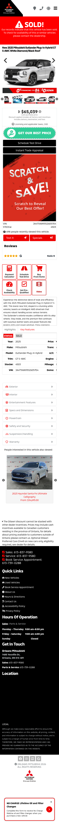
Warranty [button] (14, 441)
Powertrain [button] (15, 418)
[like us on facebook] (20, 758)
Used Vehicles (12, 582)
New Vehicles (11, 577)
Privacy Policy (12, 610)
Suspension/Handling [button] (21, 433)
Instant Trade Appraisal (29, 150)
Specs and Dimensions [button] (21, 410)
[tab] (29, 386)
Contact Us (10, 601)
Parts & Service (17, 623)
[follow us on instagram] (26, 758)
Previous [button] (5, 60)
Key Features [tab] (27, 329)
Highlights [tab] (10, 329)
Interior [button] (13, 394)
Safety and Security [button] (19, 426)
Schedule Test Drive (29, 143)
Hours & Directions (14, 596)
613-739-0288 (11, 563)
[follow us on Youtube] (32, 758)
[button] (49, 809)
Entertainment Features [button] (22, 402)
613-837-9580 (23, 552)
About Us (9, 591)
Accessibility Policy (14, 606)
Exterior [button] (13, 386)
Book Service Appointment (19, 587)
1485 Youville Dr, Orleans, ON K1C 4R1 (13, 656)
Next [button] (53, 60)
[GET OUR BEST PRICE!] (29, 133)
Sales (5, 623)
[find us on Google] (38, 758)
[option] (29, 72)
